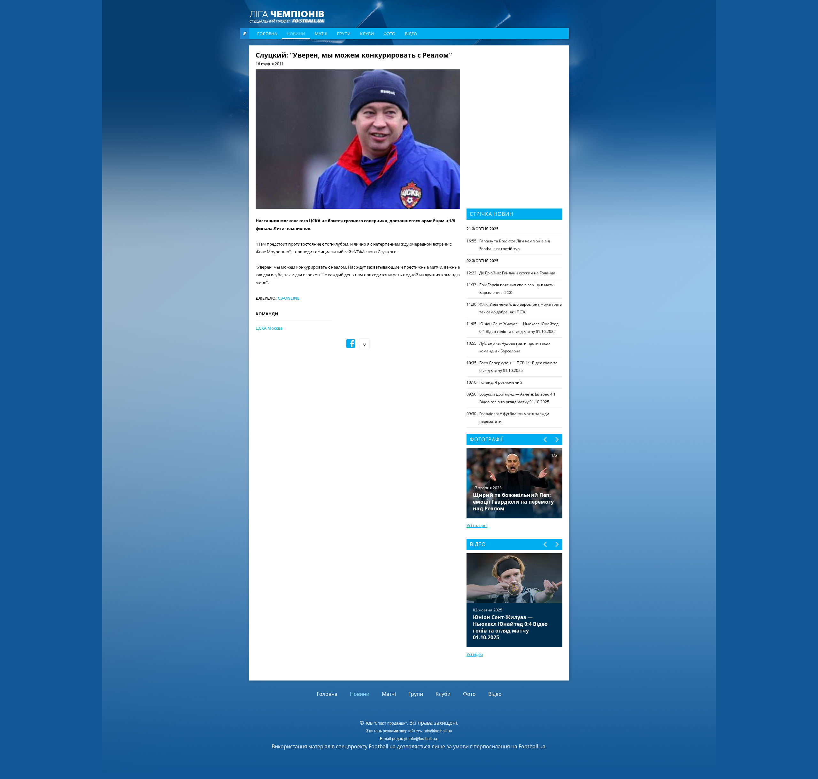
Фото (389, 33)
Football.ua (532, 746)
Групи (344, 33)
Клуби (367, 33)
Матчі (321, 33)
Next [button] (556, 439)
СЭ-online (288, 298)
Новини (296, 33)
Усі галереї (477, 525)
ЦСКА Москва (269, 328)
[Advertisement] (514, 92)
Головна (267, 33)
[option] (514, 600)
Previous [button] (545, 439)
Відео (411, 33)
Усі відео (475, 654)
